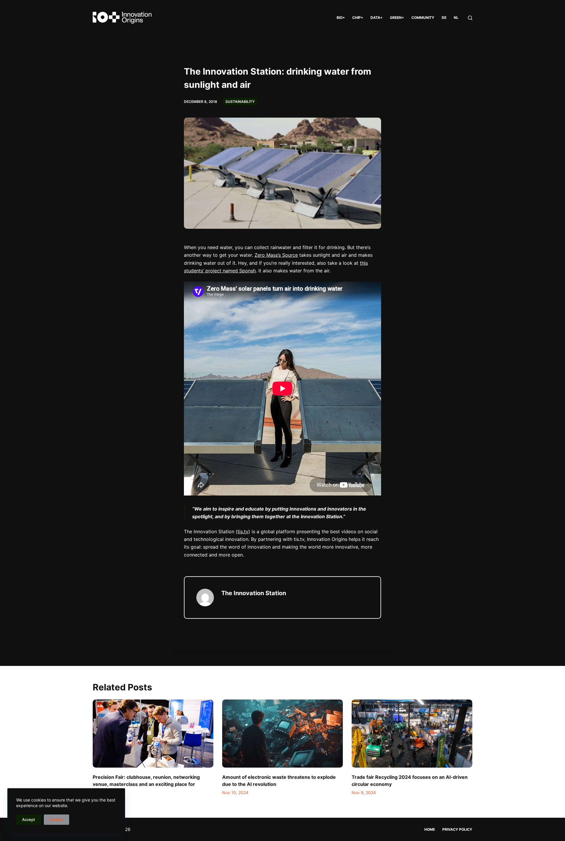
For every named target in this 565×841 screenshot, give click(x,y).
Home (429, 829)
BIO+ (341, 17)
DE (444, 17)
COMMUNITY (422, 17)
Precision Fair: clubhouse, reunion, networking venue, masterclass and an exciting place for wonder (146, 784)
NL (456, 17)
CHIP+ (357, 17)
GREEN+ (397, 17)
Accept (28, 819)
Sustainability (240, 101)
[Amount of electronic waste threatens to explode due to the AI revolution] (282, 734)
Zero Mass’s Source (276, 255)
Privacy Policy (457, 829)
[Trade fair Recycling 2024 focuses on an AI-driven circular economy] (412, 734)
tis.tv (242, 531)
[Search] (470, 18)
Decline (56, 819)
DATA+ (376, 17)
